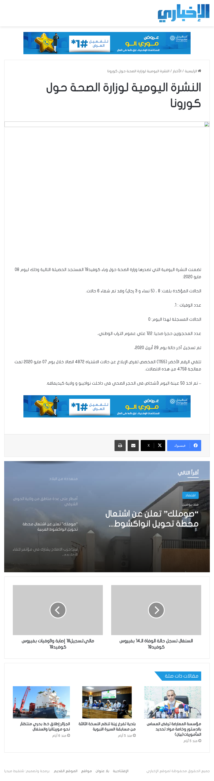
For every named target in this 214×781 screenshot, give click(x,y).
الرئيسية (191, 71)
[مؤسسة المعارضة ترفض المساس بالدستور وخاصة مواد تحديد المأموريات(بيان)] (172, 702)
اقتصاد (190, 495)
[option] (107, 516)
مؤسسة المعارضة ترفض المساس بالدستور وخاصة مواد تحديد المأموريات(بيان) (174, 729)
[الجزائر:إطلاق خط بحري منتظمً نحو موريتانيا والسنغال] (41, 702)
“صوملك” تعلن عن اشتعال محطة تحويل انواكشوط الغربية (152, 519)
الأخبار (177, 71)
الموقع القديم (65, 771)
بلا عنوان (102, 771)
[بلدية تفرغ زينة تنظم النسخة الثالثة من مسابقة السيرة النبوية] (106, 702)
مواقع (86, 771)
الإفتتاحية (120, 771)
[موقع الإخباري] (183, 13)
